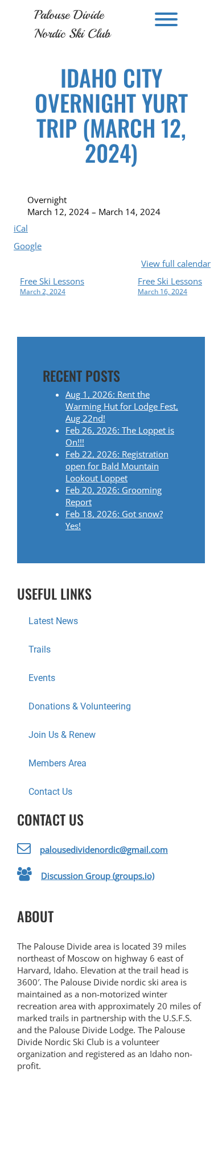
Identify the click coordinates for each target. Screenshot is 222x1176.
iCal (21, 228)
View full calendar (176, 263)
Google (28, 245)
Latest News (53, 621)
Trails (39, 649)
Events (41, 677)
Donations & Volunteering (79, 706)
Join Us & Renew (62, 734)
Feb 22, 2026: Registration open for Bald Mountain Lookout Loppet (116, 466)
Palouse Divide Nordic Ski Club (72, 24)
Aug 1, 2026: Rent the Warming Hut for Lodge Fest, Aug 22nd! (121, 406)
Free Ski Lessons (52, 285)
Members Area (57, 763)
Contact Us (50, 791)
